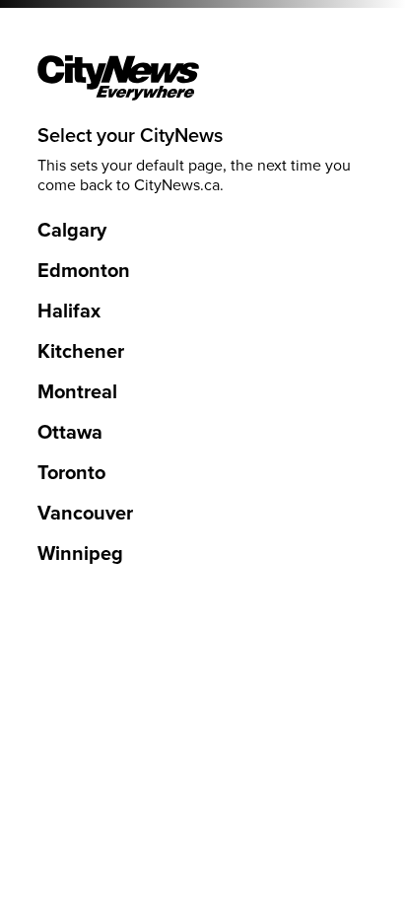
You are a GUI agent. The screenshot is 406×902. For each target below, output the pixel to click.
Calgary (71, 231)
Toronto (71, 473)
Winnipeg (80, 554)
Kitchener (80, 352)
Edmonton (83, 271)
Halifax (69, 311)
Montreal (77, 392)
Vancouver (85, 513)
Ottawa (69, 433)
